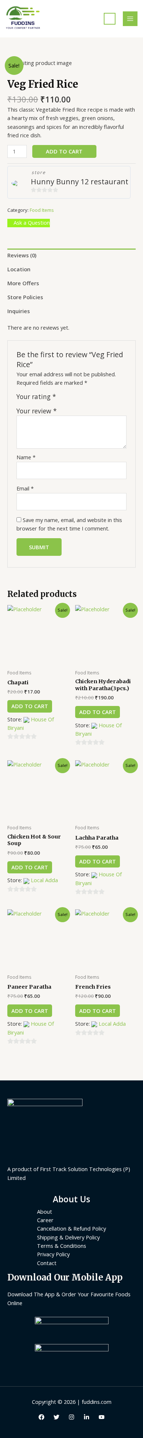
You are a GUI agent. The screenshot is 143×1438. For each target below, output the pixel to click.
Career (45, 1220)
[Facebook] (41, 1417)
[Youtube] (101, 1417)
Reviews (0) (21, 255)
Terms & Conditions (61, 1245)
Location (18, 269)
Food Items (42, 210)
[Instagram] (71, 1417)
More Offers (23, 283)
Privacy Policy (53, 1254)
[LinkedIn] (86, 1417)
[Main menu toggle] (130, 18)
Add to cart (64, 151)
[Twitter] (56, 1417)
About (44, 1211)
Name (26, 457)
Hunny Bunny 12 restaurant (79, 181)
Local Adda (44, 880)
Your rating (36, 396)
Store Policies (25, 297)
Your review (36, 410)
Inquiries (18, 311)
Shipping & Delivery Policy (68, 1237)
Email (25, 488)
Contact (46, 1263)
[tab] (71, 255)
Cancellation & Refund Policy (71, 1228)
